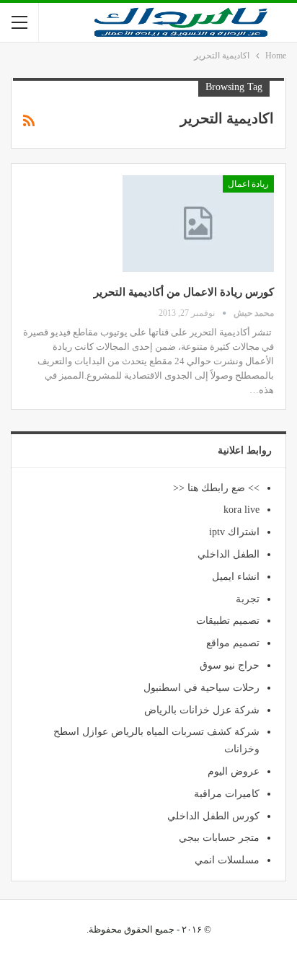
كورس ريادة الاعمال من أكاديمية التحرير (184, 292)
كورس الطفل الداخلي (213, 816)
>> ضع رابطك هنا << (216, 488)
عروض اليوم (234, 771)
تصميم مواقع (233, 643)
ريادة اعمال (248, 184)
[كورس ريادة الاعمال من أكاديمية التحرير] (198, 223)
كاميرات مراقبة (227, 793)
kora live (241, 509)
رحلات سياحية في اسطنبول (201, 687)
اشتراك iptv (234, 532)
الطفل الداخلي (229, 554)
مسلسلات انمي (227, 860)
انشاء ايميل (236, 576)
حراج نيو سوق (230, 665)
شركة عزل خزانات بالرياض (202, 710)
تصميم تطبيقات (228, 620)
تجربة (248, 599)
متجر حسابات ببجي (219, 837)
